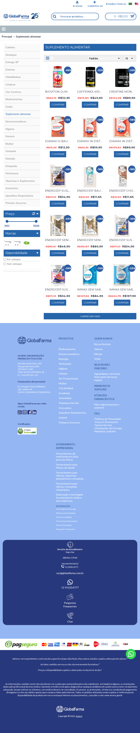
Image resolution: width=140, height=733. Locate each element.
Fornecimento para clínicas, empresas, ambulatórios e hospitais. (70, 475)
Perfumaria (11, 173)
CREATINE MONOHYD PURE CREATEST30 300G (122, 91)
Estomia (10, 69)
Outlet (8, 106)
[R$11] (7, 221)
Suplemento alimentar (28, 36)
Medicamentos (13, 99)
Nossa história (102, 344)
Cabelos (10, 47)
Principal (7, 36)
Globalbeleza (13, 76)
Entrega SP (12, 62)
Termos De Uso (103, 425)
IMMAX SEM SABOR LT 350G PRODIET (90, 289)
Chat (70, 621)
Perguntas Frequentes (65, 529)
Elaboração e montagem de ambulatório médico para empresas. (69, 497)
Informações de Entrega (108, 428)
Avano (79, 716)
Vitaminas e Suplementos (20, 180)
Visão (97, 358)
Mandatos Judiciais (105, 431)
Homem (10, 136)
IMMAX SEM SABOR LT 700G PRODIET (122, 289)
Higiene (9, 129)
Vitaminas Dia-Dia (69, 403)
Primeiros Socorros (69, 422)
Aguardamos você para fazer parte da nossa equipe (107, 376)
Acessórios (11, 188)
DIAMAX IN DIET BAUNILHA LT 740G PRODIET (122, 141)
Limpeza (10, 84)
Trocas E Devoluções (106, 422)
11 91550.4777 (70, 587)
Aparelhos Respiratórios (19, 195)
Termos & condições (64, 517)
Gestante (10, 151)
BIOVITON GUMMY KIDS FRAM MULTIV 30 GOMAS (58, 91)
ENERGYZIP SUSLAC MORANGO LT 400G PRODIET (58, 289)
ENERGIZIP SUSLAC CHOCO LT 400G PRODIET (58, 190)
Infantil (63, 417)
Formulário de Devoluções (66, 521)
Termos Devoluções (64, 525)
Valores (98, 349)
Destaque (11, 54)
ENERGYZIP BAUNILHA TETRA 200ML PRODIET (90, 190)
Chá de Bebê (66, 388)
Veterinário (65, 398)
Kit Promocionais (68, 378)
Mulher (9, 143)
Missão (98, 354)
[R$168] (36, 221)
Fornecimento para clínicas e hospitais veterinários (66, 486)
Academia (64, 393)
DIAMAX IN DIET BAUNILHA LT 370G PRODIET (90, 141)
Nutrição (10, 158)
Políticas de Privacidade (107, 418)
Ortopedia (11, 166)
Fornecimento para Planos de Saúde (66, 466)
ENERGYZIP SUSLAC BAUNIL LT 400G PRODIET (122, 240)
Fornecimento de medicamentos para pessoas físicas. (67, 456)
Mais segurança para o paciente (106, 406)
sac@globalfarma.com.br (70, 573)
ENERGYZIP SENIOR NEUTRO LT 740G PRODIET (90, 240)
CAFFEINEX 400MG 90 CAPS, (90, 91)
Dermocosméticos (15, 121)
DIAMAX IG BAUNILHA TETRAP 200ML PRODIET (58, 141)
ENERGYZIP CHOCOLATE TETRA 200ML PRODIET (122, 190)
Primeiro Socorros (15, 203)
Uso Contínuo (13, 91)
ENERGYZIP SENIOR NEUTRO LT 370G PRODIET (58, 240)
